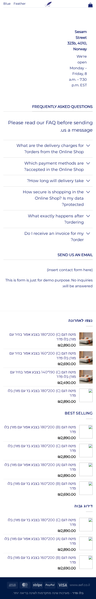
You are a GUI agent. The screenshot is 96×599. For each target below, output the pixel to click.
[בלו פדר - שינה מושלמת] (48, 3)
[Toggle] (88, 146)
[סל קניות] (90, 5)
